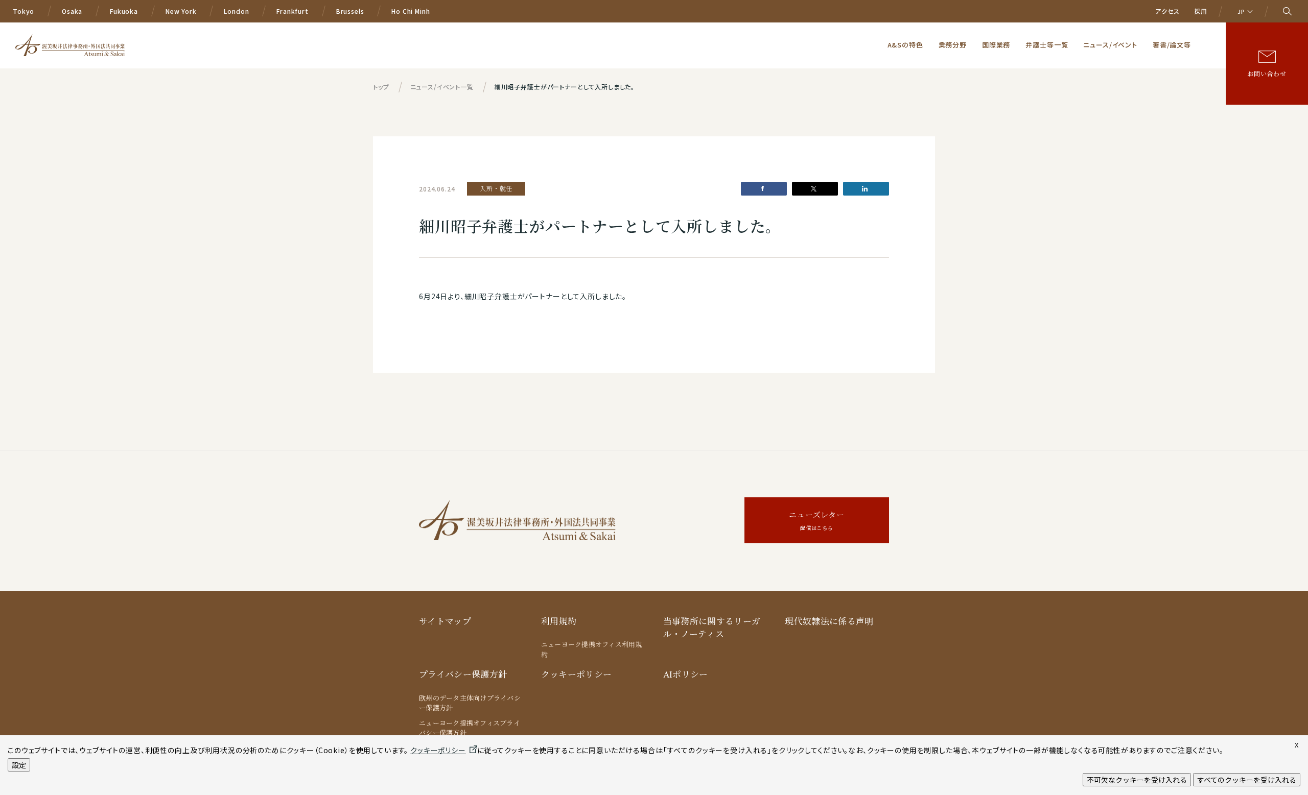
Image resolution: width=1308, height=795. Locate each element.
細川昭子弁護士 (491, 296)
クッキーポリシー (576, 674)
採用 (1200, 11)
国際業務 (996, 45)
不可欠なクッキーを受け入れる (1137, 780)
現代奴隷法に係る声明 (829, 621)
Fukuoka (124, 11)
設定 (19, 765)
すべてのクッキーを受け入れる (1246, 780)
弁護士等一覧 (1046, 45)
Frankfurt (292, 11)
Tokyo (23, 11)
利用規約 (558, 621)
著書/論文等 (1172, 45)
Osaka (72, 11)
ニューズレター (817, 521)
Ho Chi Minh (410, 11)
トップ (381, 86)
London (236, 11)
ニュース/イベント (1110, 45)
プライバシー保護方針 (463, 674)
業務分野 (953, 45)
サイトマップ (445, 621)
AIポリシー (685, 674)
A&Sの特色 (905, 45)
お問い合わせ (1267, 73)
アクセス (1167, 11)
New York (181, 11)
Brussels (350, 11)
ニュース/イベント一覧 (442, 86)
